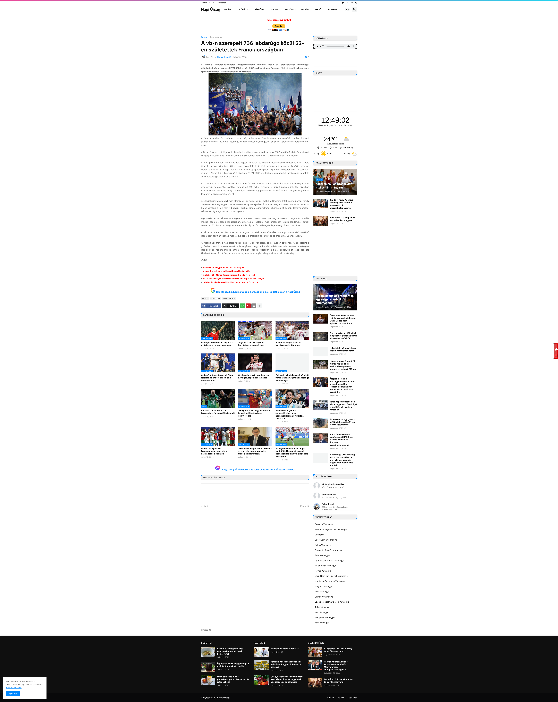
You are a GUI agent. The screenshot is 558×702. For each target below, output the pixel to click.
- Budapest (318, 534)
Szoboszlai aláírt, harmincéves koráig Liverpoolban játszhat (253, 376)
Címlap (204, 3)
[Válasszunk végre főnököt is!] (261, 652)
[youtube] (352, 3)
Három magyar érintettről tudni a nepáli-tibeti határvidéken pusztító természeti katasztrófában (343, 365)
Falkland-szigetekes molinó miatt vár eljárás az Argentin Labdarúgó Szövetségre (292, 378)
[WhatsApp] (242, 305)
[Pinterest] (248, 305)
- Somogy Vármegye (323, 596)
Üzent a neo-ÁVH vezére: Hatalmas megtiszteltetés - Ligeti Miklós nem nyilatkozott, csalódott (343, 319)
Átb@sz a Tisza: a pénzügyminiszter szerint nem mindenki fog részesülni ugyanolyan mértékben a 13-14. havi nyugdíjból (342, 385)
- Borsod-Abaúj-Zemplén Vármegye (330, 529)
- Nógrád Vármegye (322, 586)
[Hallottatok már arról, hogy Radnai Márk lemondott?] (320, 351)
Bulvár (305, 9)
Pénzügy (259, 9)
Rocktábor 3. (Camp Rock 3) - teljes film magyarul (342, 218)
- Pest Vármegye (321, 591)
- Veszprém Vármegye (324, 617)
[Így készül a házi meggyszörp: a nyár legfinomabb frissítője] (208, 667)
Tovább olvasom (14, 687)
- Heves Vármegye (322, 571)
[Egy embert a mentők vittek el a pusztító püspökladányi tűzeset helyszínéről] (320, 336)
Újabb (205, 506)
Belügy (228, 9)
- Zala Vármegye (321, 622)
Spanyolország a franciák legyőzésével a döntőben (288, 343)
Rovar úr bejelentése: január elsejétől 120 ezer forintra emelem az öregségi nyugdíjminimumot (342, 439)
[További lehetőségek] (259, 305)
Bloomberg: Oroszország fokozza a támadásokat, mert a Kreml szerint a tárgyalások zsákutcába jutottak (342, 459)
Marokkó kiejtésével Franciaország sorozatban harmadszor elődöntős (214, 451)
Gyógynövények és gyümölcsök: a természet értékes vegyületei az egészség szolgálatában (287, 679)
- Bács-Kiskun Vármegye (325, 539)
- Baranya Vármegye (323, 524)
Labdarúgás (216, 37)
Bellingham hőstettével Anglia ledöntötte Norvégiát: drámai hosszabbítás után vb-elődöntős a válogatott (292, 452)
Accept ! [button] (13, 693)
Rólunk (212, 3)
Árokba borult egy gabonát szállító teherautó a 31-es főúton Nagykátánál (343, 422)
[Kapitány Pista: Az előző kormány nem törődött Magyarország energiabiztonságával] (320, 203)
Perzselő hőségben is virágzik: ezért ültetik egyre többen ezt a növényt (286, 664)
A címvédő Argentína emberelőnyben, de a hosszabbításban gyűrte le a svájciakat (290, 414)
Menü (318, 9)
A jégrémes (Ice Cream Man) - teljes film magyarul (339, 649)
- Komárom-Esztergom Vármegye (329, 581)
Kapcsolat (222, 3)
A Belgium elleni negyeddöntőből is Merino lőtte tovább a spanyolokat (254, 413)
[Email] (253, 305)
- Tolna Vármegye (321, 607)
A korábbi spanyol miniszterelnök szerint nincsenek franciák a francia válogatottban (255, 451)
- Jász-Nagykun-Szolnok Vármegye (330, 576)
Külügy (243, 9)
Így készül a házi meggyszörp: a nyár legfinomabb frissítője (233, 664)
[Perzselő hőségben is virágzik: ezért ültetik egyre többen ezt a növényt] (261, 665)
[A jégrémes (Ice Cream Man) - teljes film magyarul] (315, 652)
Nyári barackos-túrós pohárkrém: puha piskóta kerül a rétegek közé (233, 679)
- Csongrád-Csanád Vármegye (328, 550)
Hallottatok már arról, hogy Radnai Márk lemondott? (343, 349)
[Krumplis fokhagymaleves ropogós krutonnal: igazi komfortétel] (208, 652)
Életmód (333, 9)
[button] (347, 9)
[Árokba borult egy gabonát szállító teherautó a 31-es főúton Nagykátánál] (320, 423)
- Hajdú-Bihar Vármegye (324, 565)
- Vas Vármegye (320, 612)
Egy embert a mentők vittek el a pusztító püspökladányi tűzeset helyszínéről (343, 336)
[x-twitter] (347, 3)
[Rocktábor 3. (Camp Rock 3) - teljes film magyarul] (320, 221)
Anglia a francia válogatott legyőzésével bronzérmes (251, 343)
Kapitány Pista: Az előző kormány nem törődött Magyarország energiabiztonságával (341, 204)
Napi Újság (210, 9)
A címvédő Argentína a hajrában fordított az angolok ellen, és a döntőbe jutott (217, 378)
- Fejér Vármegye (321, 555)
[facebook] (343, 3)
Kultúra (289, 9)
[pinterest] (356, 3)
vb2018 (232, 298)
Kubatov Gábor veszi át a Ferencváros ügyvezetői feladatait (218, 411)
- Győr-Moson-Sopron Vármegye (328, 560)
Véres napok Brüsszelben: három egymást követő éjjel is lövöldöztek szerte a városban (343, 405)
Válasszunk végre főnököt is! (285, 648)
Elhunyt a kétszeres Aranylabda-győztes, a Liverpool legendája (217, 343)
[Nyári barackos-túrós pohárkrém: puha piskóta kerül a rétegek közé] (208, 680)
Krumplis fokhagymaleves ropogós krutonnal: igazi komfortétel (230, 651)
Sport (274, 9)
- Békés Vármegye (322, 545)
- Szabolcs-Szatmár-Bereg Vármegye (331, 602)
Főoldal (204, 37)
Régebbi (303, 506)
